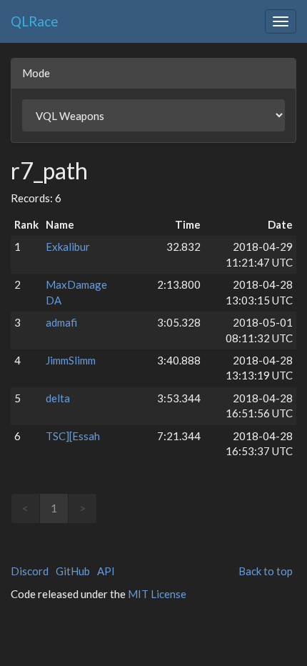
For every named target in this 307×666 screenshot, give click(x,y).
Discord (30, 571)
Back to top (265, 571)
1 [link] (54, 508)
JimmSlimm (71, 360)
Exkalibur (68, 246)
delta (58, 398)
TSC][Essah (73, 435)
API (106, 571)
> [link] (82, 508)
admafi (61, 322)
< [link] (25, 508)
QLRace (35, 21)
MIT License (157, 593)
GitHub (73, 571)
